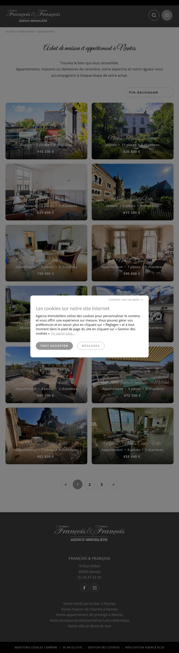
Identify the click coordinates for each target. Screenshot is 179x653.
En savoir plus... (63, 333)
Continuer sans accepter (124, 299)
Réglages (91, 345)
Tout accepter (54, 345)
